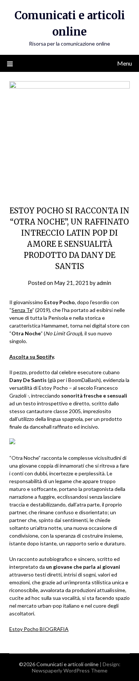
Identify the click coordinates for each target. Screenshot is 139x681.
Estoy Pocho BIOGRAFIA (39, 629)
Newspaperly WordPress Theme (69, 670)
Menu (124, 63)
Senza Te (21, 310)
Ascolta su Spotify (31, 356)
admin (104, 282)
